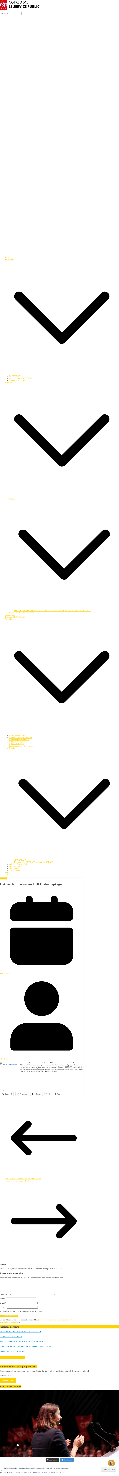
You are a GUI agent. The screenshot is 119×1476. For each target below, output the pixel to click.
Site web (3, 1307)
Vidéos (7, 872)
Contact (7, 875)
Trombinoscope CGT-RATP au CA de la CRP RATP (33, 862)
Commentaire (5, 1295)
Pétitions (12, 499)
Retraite (12, 748)
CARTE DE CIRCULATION (11, 1337)
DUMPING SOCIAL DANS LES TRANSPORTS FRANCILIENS (25, 1346)
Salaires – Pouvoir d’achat (18, 864)
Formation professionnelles (19, 740)
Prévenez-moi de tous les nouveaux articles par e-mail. (23, 1312)
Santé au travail (15, 866)
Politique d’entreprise (17, 742)
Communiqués (10, 615)
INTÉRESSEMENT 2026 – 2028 (12, 1351)
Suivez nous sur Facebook (12, 1357)
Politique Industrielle (16, 744)
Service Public (14, 868)
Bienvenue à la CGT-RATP (15, 617)
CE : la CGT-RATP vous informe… (22, 613)
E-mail (3, 1303)
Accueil (7, 257)
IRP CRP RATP (20, 860)
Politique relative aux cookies (56, 1472)
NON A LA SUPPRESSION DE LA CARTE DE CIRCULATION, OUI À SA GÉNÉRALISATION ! (52, 611)
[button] (62, 374)
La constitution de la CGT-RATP (21, 378)
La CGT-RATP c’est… (17, 376)
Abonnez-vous (8, 1381)
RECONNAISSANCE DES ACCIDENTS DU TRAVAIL (22, 1341)
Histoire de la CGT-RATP (18, 380)
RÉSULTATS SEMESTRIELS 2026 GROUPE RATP (20, 1332)
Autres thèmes (14, 870)
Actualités (8, 382)
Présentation (9, 260)
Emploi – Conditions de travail (20, 738)
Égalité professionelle (17, 736)
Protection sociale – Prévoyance (21, 746)
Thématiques (9, 619)
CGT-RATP (4, 1059)
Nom (2, 1299)
